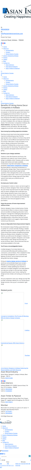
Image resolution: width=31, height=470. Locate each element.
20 (22, 464)
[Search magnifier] (30, 456)
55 (19, 465)
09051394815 (9, 402)
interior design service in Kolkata (16, 261)
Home (5, 47)
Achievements (10, 50)
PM (8, 464)
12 (12, 465)
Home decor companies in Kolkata (17, 165)
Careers (8, 52)
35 (27, 464)
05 (18, 464)
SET (1, 467)
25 (24, 464)
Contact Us (6, 63)
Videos (5, 59)
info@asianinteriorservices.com (12, 33)
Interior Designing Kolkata (10, 56)
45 (16, 465)
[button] (0, 458)
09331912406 (9, 378)
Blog (4, 61)
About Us (6, 48)
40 (29, 464)
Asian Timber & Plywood (13, 68)
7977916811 (8, 411)
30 (26, 464)
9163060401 (8, 391)
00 (16, 464)
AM (1, 464)
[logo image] (6, 422)
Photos (5, 57)
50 (18, 465)
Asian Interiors (10, 65)
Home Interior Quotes (12, 54)
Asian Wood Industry (12, 66)
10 (9, 465)
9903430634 (5, 29)
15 (21, 464)
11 (11, 465)
